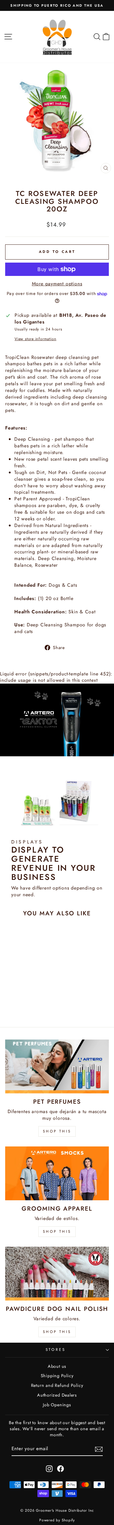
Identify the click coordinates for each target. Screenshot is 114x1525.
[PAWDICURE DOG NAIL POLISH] (57, 1274)
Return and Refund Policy (57, 1385)
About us (57, 1366)
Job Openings (57, 1405)
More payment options (57, 283)
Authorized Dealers (57, 1395)
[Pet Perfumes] (57, 1066)
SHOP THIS (57, 1131)
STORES (56, 1349)
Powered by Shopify (57, 1520)
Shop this (57, 1331)
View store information (35, 339)
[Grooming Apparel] (57, 1173)
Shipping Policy (57, 1376)
